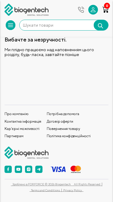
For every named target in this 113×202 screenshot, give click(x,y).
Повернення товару (63, 128)
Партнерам (14, 136)
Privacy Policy (72, 190)
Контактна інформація (23, 121)
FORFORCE (36, 184)
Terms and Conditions (45, 190)
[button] (93, 10)
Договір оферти (60, 121)
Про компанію (17, 113)
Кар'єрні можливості (22, 128)
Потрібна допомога (63, 113)
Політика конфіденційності (69, 136)
